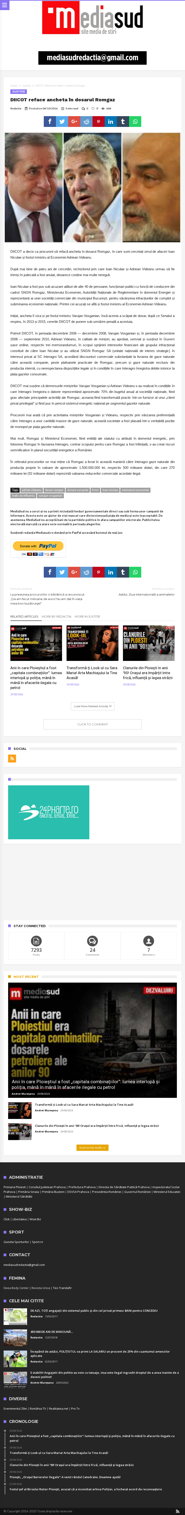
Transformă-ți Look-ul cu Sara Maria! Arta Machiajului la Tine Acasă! (92, 673)
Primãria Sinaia (28, 1192)
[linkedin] (111, 121)
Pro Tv (75, 1408)
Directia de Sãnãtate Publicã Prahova (124, 1187)
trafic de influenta (23, 495)
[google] (74, 121)
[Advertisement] (92, 882)
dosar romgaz (54, 490)
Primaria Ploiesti (15, 1187)
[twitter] (62, 121)
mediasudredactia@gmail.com (24, 1265)
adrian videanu (31, 490)
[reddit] (86, 121)
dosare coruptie (77, 490)
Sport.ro (37, 1242)
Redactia (15, 108)
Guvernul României (137, 1192)
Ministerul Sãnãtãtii (19, 1196)
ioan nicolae (110, 490)
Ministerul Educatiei (167, 1192)
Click (7, 1219)
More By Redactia (56, 616)
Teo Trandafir (62, 1288)
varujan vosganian (50, 495)
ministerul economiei (135, 490)
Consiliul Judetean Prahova (47, 1187)
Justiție (26, 85)
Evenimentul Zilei (15, 1408)
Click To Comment (92, 724)
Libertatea (20, 1219)
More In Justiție (87, 616)
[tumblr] (123, 121)
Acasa (13, 85)
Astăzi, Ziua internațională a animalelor (147, 591)
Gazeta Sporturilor (16, 1242)
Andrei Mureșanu (23, 1093)
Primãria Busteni (53, 1192)
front (95, 490)
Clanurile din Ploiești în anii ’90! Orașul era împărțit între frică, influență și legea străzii (148, 673)
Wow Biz (35, 1219)
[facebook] (50, 121)
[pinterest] (98, 121)
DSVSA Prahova (78, 1192)
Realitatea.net (58, 1408)
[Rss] (12, 758)
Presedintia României (106, 1192)
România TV (38, 1408)
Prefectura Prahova (82, 1187)
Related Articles (24, 616)
